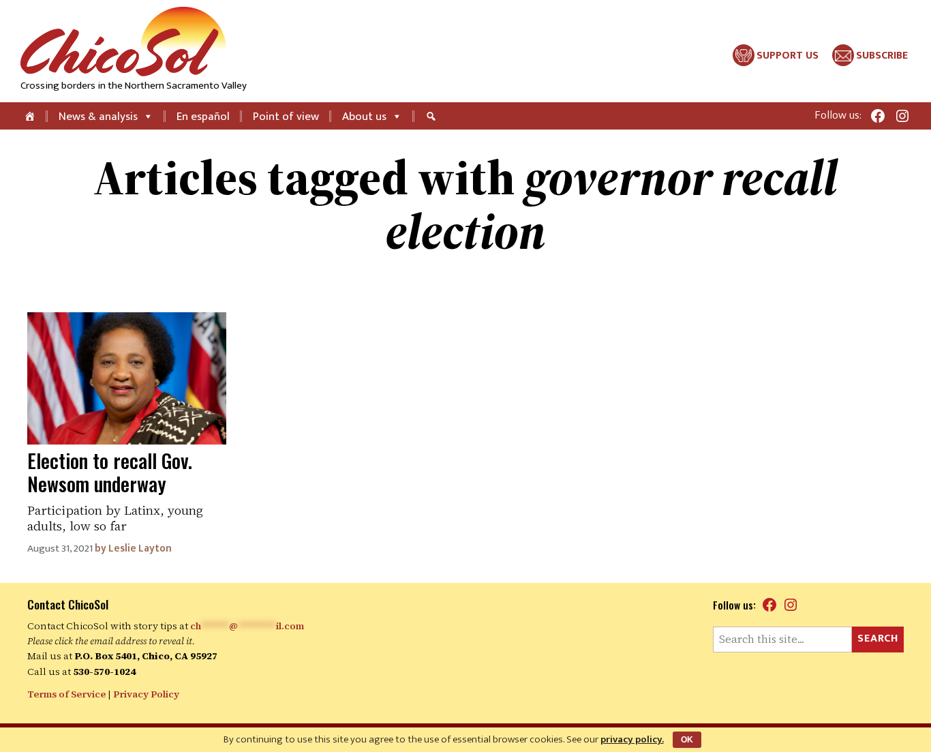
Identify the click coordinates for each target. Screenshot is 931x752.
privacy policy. (632, 739)
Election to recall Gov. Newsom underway (109, 472)
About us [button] (364, 116)
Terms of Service (66, 694)
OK (687, 740)
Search (877, 638)
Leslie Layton (140, 548)
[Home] (31, 116)
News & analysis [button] (98, 116)
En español (203, 116)
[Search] (433, 116)
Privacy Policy (146, 694)
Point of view (286, 116)
